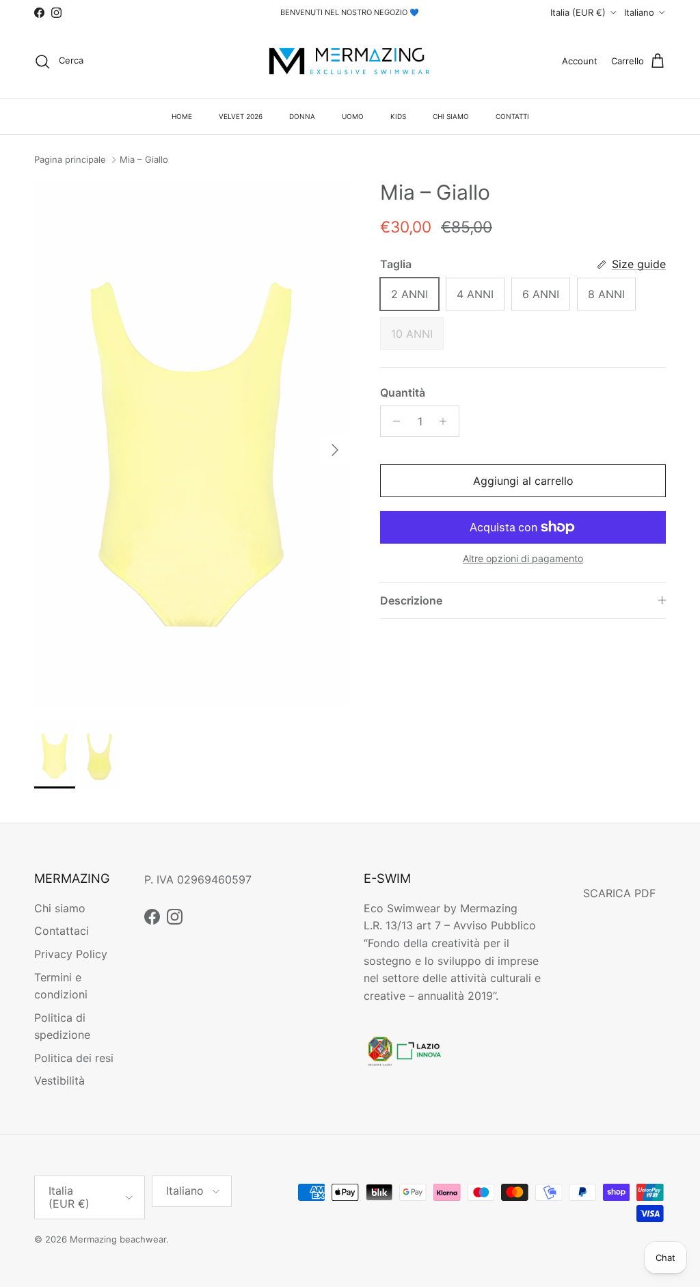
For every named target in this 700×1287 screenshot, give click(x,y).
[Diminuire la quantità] (393, 421)
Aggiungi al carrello (523, 481)
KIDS (398, 116)
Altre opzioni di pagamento (523, 558)
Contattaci (61, 931)
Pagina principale (70, 160)
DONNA (302, 116)
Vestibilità (59, 1080)
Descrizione (411, 600)
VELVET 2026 (240, 116)
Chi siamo (59, 908)
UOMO (353, 116)
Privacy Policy (70, 954)
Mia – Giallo (144, 160)
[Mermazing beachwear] (350, 61)
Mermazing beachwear (118, 1239)
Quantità (402, 392)
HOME (182, 116)
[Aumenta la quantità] (447, 421)
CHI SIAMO (451, 116)
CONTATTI (512, 116)
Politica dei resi (73, 1058)
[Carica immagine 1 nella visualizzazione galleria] (192, 443)
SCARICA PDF (619, 893)
